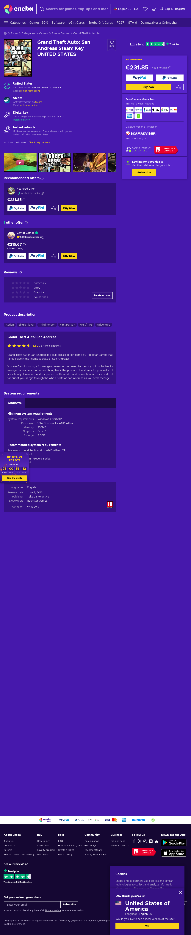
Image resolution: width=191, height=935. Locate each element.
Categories (28, 33)
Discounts (42, 854)
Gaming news (91, 841)
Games (43, 33)
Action (10, 325)
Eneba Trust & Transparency (19, 854)
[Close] (180, 892)
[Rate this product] (19, 346)
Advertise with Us (120, 845)
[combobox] (73, 9)
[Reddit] (156, 841)
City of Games (25, 233)
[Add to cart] (179, 87)
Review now (102, 295)
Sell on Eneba (118, 841)
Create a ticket (66, 850)
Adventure (103, 325)
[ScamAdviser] (141, 133)
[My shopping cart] (153, 9)
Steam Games (60, 33)
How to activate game (70, 845)
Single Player (26, 325)
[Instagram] (145, 841)
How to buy (43, 841)
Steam (38, 102)
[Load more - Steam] (7, 100)
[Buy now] (139, 78)
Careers (8, 850)
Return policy (65, 854)
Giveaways (90, 845)
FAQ (60, 841)
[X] (140, 841)
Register (180, 9)
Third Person (47, 325)
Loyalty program (46, 850)
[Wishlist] (145, 9)
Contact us (9, 845)
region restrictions (30, 91)
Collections (43, 845)
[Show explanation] (42, 237)
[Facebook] (134, 841)
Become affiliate (93, 850)
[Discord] (151, 841)
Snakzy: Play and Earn (96, 854)
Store (14, 33)
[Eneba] (18, 8)
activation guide (29, 105)
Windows (33, 506)
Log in (169, 9)
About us (8, 841)
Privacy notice (53, 910)
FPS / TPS (86, 325)
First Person (67, 325)
